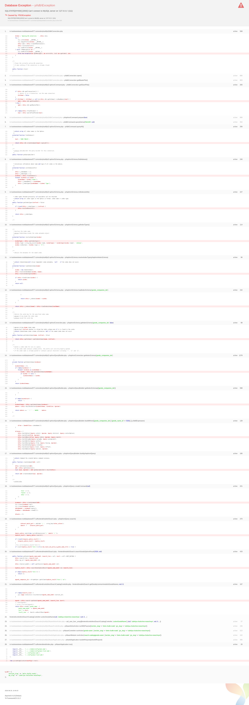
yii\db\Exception (44, 5)
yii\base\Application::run (63, 644)
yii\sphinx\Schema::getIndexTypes (77, 224)
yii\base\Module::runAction (74, 635)
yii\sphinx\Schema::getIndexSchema (79, 323)
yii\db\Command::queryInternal (74, 122)
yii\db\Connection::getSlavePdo (77, 85)
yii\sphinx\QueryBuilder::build (73, 453)
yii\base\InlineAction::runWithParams (77, 626)
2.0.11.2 (18, 698)
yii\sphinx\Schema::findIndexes (75, 159)
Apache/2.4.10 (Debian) (13, 696)
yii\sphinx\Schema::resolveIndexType (78, 257)
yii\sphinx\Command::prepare (74, 117)
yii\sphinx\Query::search (66, 519)
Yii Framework (10, 698)
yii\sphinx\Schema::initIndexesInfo (76, 192)
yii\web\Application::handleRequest (78, 640)
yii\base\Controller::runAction (73, 630)
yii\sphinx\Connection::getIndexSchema (82, 355)
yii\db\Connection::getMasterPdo (75, 80)
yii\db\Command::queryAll (74, 126)
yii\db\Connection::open (72, 75)
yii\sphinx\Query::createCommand (75, 486)
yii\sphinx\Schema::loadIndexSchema (78, 290)
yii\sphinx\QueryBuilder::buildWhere (80, 421)
